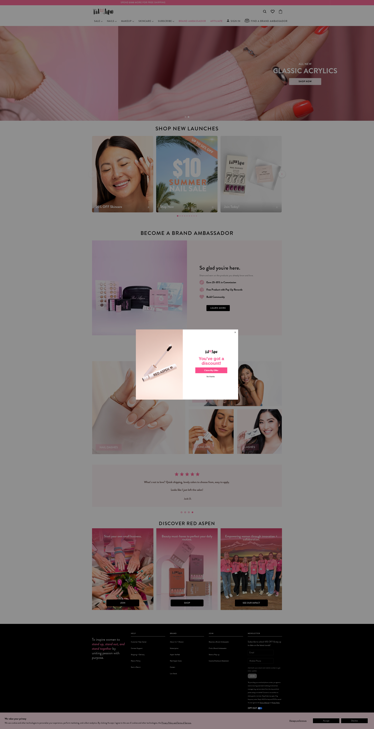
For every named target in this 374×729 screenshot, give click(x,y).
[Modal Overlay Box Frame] (187, 364)
